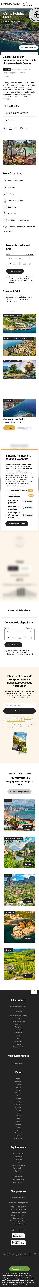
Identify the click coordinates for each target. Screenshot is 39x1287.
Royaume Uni (18, 1104)
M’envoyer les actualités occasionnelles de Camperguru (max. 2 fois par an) (21, 726)
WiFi (18, 1162)
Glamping (18, 1024)
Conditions (27, 719)
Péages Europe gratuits (18, 1207)
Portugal (18, 1081)
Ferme (18, 1038)
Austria (18, 1087)
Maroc (18, 1130)
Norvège (18, 1133)
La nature (6, 76)
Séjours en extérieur (18, 1215)
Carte (13, 39)
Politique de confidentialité (16, 721)
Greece (18, 1099)
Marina (18, 1035)
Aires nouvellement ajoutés (18, 1015)
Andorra (18, 1118)
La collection (18, 1011)
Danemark (18, 1124)
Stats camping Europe (18, 1209)
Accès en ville (18, 1176)
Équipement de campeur (18, 1006)
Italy (18, 1096)
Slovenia (18, 1093)
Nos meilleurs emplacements (19, 792)
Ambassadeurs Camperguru (18, 1203)
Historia (23, 73)
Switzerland (18, 1138)
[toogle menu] (36, 4)
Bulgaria (18, 1116)
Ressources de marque (18, 1224)
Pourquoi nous (18, 1218)
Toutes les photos (30, 47)
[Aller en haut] (34, 990)
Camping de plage (10, 73)
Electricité (18, 1159)
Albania (18, 1113)
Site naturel (18, 1041)
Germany (18, 1101)
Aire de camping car (18, 1021)
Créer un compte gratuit (17, 524)
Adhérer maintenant (27, 4)
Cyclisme (18, 1171)
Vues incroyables (18, 1179)
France (18, 1090)
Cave (18, 1018)
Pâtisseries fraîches (18, 1154)
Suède (18, 1136)
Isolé (18, 1174)
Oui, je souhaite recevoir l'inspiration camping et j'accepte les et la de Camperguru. (20, 720)
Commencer (19, 711)
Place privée (18, 1030)
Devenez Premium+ (18, 1197)
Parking (18, 1044)
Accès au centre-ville (20, 69)
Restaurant (18, 1033)
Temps (21, 39)
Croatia (6, 22)
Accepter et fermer (19, 1269)
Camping (18, 1027)
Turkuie (18, 1110)
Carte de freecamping (18, 1212)
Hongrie (18, 1127)
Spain (18, 1079)
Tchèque (18, 1107)
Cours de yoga (18, 1182)
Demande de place (15, 271)
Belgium (18, 1121)
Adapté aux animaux (18, 1165)
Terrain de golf (18, 1047)
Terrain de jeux (18, 1168)
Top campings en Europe (18, 1221)
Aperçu (5, 39)
